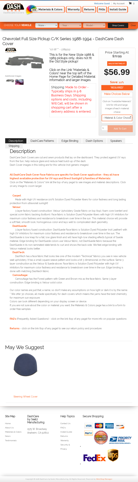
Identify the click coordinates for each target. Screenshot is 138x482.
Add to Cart (120, 128)
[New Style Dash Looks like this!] (19, 82)
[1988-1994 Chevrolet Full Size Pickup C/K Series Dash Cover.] (24, 62)
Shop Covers (118, 25)
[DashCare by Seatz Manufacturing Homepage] (14, 14)
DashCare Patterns (42, 140)
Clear (133, 25)
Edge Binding (69, 140)
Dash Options (94, 140)
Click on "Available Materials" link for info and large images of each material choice (117, 106)
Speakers (116, 140)
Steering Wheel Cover (25, 396)
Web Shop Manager (104, 479)
